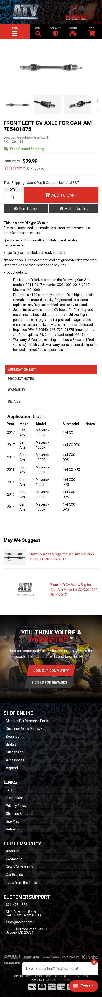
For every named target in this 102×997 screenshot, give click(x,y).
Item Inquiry (28, 209)
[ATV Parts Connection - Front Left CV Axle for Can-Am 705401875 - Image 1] (18, 104)
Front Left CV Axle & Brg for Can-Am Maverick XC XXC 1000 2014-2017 (73, 590)
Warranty (16, 390)
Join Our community (51, 671)
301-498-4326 (16, 905)
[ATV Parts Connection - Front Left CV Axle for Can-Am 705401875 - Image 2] (47, 104)
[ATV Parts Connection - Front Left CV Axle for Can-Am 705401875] (51, 66)
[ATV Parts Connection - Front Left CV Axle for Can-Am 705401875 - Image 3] (77, 104)
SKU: (7, 142)
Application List (22, 370)
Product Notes (21, 379)
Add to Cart (64, 195)
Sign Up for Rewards (49, 682)
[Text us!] (83, 987)
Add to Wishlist (76, 209)
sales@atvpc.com (19, 922)
